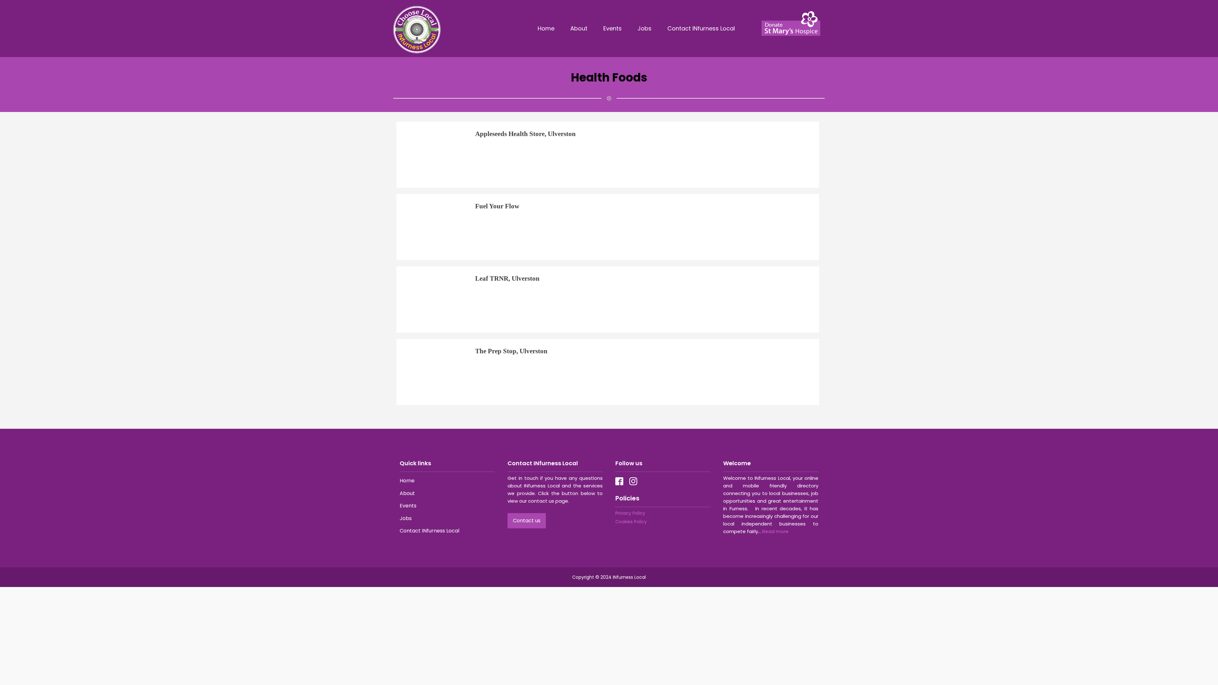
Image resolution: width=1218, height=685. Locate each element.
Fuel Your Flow (497, 206)
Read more (775, 531)
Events (612, 28)
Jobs (645, 28)
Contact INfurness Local (702, 28)
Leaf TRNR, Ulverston (507, 278)
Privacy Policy (630, 513)
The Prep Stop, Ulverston (511, 351)
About (578, 28)
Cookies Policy (631, 522)
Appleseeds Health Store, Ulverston (525, 133)
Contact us (526, 520)
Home (546, 28)
